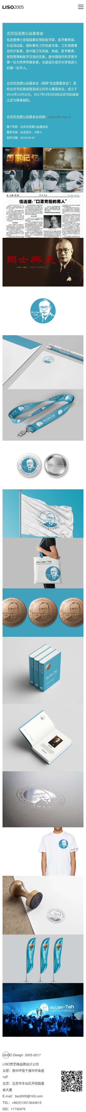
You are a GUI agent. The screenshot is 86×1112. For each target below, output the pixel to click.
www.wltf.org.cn (59, 117)
